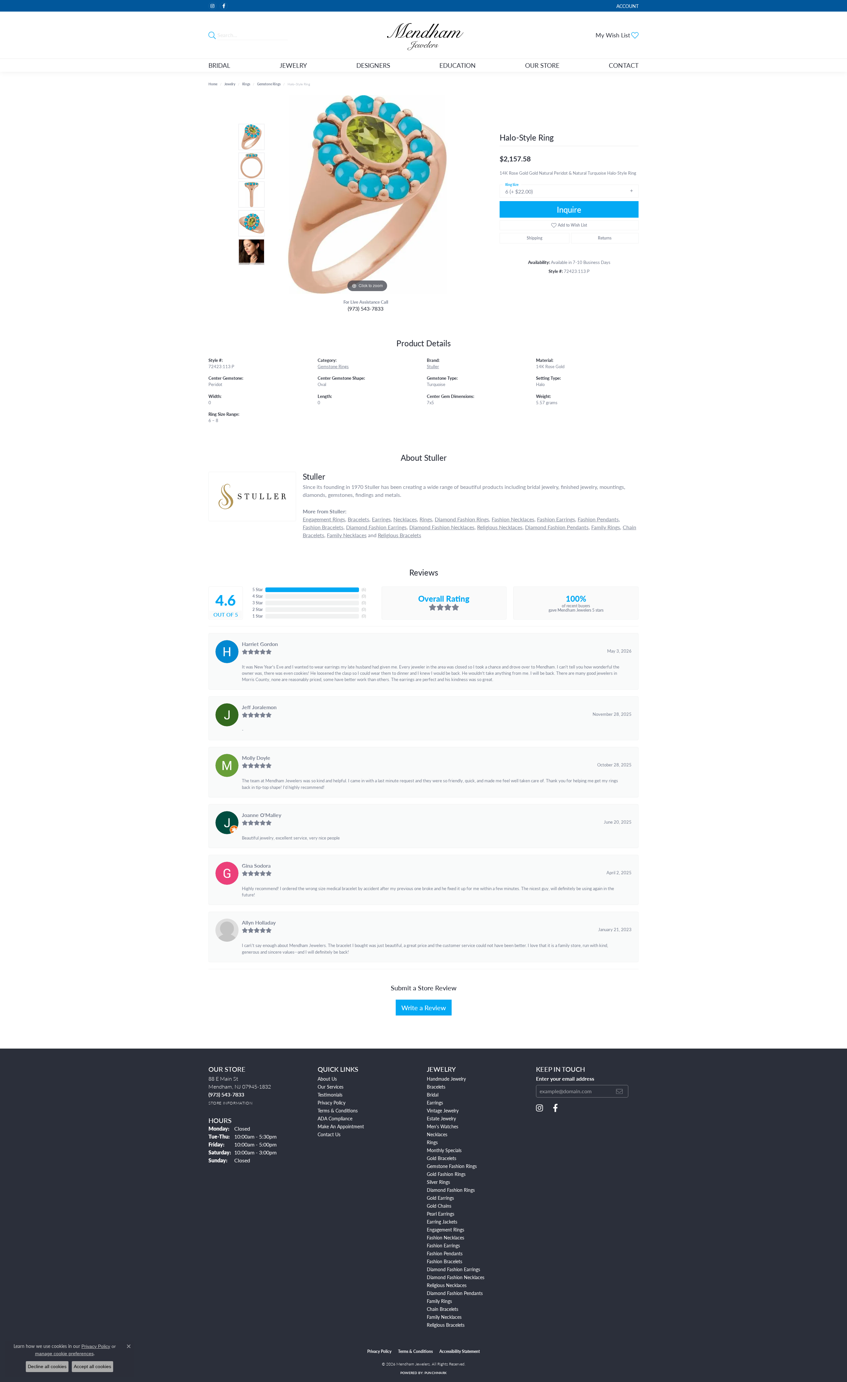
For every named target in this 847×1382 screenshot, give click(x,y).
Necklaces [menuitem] (437, 1134)
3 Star (257, 603)
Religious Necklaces (499, 527)
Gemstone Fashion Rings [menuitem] (452, 1166)
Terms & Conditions (338, 1110)
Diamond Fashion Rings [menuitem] (451, 1190)
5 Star (257, 589)
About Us (327, 1078)
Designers (373, 65)
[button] (627, 6)
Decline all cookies (47, 1366)
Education (457, 65)
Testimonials (330, 1094)
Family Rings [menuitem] (439, 1301)
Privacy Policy (331, 1102)
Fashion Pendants (598, 519)
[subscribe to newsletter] (619, 1091)
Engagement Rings (324, 519)
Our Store (542, 65)
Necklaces (405, 519)
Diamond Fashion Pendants (557, 527)
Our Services (330, 1086)
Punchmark (435, 1372)
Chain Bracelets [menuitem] (442, 1309)
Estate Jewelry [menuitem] (441, 1118)
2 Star (257, 609)
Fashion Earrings (556, 519)
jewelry (229, 84)
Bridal (219, 65)
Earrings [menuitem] (435, 1102)
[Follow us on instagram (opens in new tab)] (212, 6)
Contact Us (329, 1134)
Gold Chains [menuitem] (439, 1205)
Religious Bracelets (399, 535)
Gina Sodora (256, 865)
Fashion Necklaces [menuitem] (445, 1237)
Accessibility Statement (459, 1351)
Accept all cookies (92, 1366)
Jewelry (293, 65)
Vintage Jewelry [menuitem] (443, 1110)
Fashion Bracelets (323, 527)
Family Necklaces (347, 535)
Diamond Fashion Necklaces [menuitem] (455, 1277)
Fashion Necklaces (513, 519)
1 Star (257, 616)
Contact (624, 65)
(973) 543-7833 (365, 308)
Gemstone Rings (269, 84)
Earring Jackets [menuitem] (442, 1221)
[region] (367, 194)
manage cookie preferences (64, 1353)
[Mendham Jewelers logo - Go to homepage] (423, 35)
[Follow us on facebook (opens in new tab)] (224, 6)
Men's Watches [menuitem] (442, 1126)
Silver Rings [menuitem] (438, 1182)
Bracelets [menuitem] (436, 1086)
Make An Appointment (341, 1126)
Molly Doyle (256, 757)
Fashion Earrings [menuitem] (443, 1245)
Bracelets (358, 519)
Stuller (433, 366)
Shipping (534, 238)
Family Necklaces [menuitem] (444, 1317)
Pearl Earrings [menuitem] (440, 1213)
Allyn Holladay (259, 922)
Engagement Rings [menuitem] (445, 1229)
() (364, 589)
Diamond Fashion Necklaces (441, 527)
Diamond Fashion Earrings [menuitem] (453, 1269)
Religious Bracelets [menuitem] (446, 1324)
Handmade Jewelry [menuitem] (446, 1078)
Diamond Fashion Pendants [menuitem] (455, 1293)
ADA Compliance (335, 1118)
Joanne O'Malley (261, 815)
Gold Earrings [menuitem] (440, 1197)
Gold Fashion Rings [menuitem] (446, 1174)
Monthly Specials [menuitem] (444, 1150)
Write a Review (423, 1007)
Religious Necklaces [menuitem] (447, 1285)
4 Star (257, 596)
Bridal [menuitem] (432, 1094)
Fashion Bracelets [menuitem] (444, 1261)
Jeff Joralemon (259, 707)
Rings (246, 84)
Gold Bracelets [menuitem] (441, 1158)
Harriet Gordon (260, 644)
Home (212, 84)
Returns (604, 238)
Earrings (381, 519)
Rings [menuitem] (432, 1142)
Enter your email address (565, 1078)
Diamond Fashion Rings (462, 519)
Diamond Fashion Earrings (376, 527)
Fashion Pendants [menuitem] (445, 1253)
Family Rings (605, 527)
